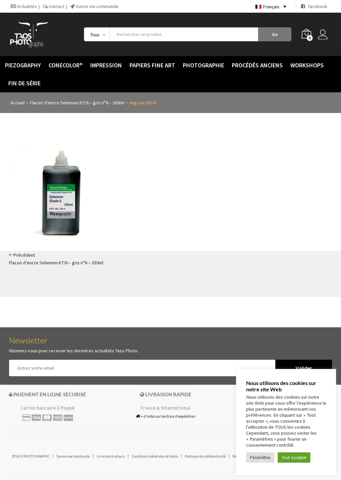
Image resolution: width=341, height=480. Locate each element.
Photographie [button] (203, 65)
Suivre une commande (73, 456)
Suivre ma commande (97, 6)
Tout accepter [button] (294, 457)
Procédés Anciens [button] (257, 65)
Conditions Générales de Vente (155, 456)
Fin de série (24, 83)
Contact (56, 6)
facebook (316, 6)
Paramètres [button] (260, 457)
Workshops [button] (307, 65)
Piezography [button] (23, 65)
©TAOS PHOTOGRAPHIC (31, 456)
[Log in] (325, 34)
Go (275, 34)
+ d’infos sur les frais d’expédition (167, 416)
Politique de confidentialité (205, 456)
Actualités (26, 6)
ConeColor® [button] (66, 65)
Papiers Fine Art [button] (152, 65)
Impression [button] (106, 65)
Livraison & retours (111, 456)
